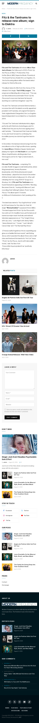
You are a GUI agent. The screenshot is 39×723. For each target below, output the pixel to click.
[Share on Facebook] (10, 36)
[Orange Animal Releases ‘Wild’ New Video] (19, 342)
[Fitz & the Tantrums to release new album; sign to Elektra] (19, 51)
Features (14, 708)
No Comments (30, 28)
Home (3, 8)
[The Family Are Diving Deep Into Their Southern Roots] (7, 494)
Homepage (5, 585)
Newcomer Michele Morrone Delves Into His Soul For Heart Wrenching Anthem (20, 666)
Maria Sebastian (9, 679)
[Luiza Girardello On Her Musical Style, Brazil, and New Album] (7, 485)
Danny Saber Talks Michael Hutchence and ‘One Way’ (19, 675)
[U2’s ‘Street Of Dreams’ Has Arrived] (19, 314)
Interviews (15, 710)
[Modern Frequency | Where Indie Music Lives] (20, 3)
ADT (20, 717)
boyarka (6, 663)
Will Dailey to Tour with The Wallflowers (17, 682)
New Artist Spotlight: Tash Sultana (15, 688)
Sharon (6, 685)
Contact (4, 582)
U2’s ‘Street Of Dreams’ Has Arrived (15, 326)
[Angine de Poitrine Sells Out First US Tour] (19, 285)
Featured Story (7, 435)
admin (9, 28)
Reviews (25, 710)
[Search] (36, 3)
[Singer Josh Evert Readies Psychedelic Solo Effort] (19, 444)
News (4, 13)
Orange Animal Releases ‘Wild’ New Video (17, 355)
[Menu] (3, 3)
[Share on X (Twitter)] (28, 36)
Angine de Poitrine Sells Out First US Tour (17, 298)
